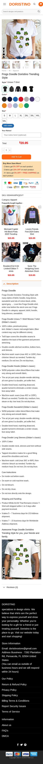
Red (21, 99)
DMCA (5, 736)
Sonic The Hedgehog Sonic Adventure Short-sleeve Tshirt (32, 270)
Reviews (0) (12, 587)
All (10, 71)
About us (6, 725)
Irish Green (26, 105)
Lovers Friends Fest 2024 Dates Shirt (32, 231)
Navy (9, 99)
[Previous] (5, 39)
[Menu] (4, 4)
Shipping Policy (10, 695)
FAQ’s (5, 730)
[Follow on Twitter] (21, 745)
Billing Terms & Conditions (15, 700)
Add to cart (16, 157)
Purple (32, 99)
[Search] (34, 4)
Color (4, 94)
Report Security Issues (14, 706)
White (37, 99)
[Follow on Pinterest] (25, 745)
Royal (15, 99)
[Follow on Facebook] (18, 745)
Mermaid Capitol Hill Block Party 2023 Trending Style (11, 233)
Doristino (19, 4)
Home (4, 71)
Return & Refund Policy (14, 684)
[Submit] (39, 11)
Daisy (21, 105)
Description (12, 284)
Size (4, 111)
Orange (4, 105)
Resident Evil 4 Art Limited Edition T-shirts (11, 268)
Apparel (16, 71)
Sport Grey (26, 99)
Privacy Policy (9, 690)
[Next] (37, 39)
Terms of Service (11, 711)
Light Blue (15, 105)
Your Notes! (6, 131)
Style (4, 82)
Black (4, 99)
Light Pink (9, 105)
